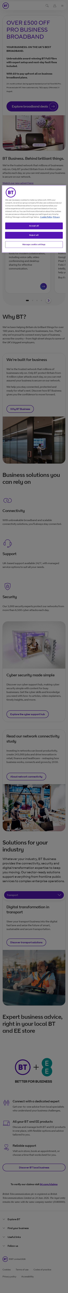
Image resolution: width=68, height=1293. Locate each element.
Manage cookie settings (34, 244)
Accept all (34, 225)
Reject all (34, 235)
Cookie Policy (46, 217)
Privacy (56, 217)
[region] (34, 219)
